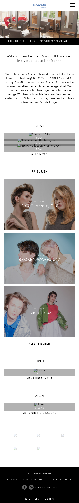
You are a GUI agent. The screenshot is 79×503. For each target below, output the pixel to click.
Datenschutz (48, 480)
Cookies (66, 480)
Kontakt (13, 480)
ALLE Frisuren (39, 344)
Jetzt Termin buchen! (39, 499)
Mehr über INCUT (39, 379)
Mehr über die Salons (40, 413)
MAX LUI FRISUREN (39, 474)
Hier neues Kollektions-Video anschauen (39, 41)
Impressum (29, 480)
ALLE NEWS (39, 154)
